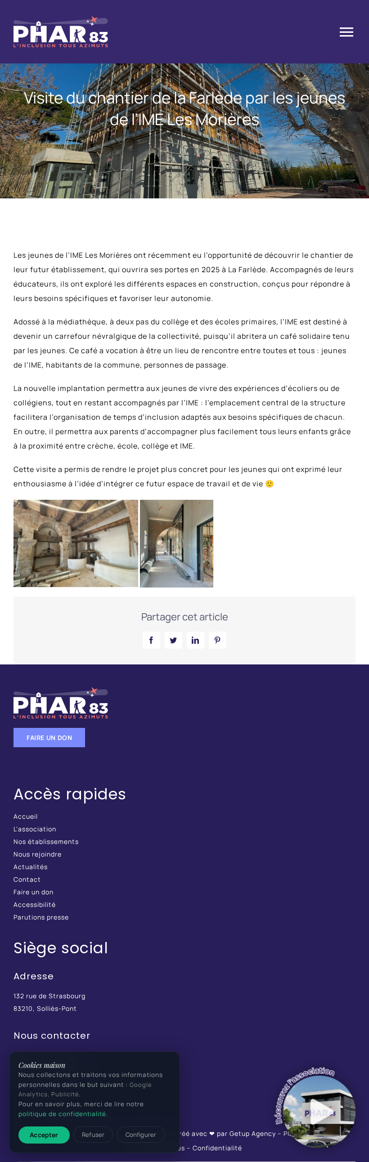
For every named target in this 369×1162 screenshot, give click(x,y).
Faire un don (34, 892)
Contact (27, 879)
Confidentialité (217, 1148)
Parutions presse (41, 917)
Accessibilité (35, 904)
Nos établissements (46, 841)
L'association (35, 829)
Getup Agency (253, 1133)
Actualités (31, 866)
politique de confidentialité (62, 1114)
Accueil (26, 816)
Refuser (93, 1135)
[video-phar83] (315, 1108)
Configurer (141, 1135)
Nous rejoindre (38, 854)
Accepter (44, 1135)
